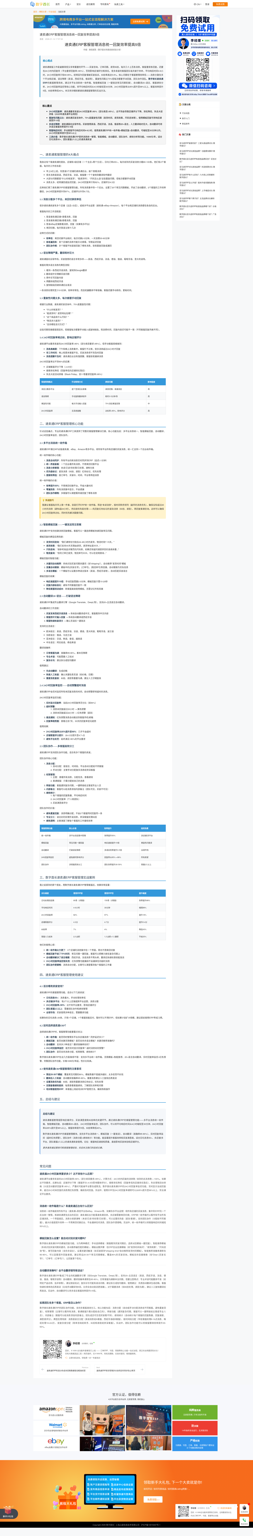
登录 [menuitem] (207, 4)
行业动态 (52, 11)
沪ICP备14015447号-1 (150, 1524)
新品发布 (185, 123)
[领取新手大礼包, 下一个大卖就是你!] (9, 1512)
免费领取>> (153, 1499)
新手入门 (185, 118)
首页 (35, 11)
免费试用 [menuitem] (220, 4)
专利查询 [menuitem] (104, 4)
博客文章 (43, 11)
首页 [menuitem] (57, 4)
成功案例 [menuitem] (90, 4)
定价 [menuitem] (79, 4)
